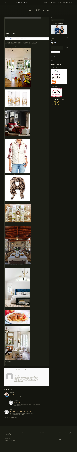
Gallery (23, 436)
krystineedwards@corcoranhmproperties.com (46, 434)
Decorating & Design (8, 36)
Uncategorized (53, 61)
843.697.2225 (42, 432)
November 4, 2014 (7, 30)
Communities (24, 439)
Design (23, 434)
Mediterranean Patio (7, 264)
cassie (12, 394)
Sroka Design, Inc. (22, 264)
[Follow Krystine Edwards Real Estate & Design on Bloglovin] (62, 52)
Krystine (14, 36)
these (5, 88)
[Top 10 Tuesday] (9, 376)
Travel (52, 60)
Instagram (6, 440)
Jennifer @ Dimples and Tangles (21, 411)
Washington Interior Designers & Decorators (15, 264)
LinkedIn (14, 440)
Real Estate (52, 59)
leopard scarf (15, 174)
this (6, 307)
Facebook (10, 440)
